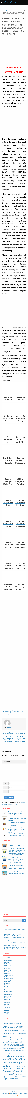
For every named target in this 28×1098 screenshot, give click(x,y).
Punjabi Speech (8, 1071)
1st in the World (7, 957)
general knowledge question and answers (16, 1044)
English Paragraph (7, 711)
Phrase (6, 993)
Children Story (7, 959)
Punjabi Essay (7, 997)
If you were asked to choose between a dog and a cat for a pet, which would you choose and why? (16, 824)
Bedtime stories (8, 1024)
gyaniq (13, 710)
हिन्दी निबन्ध (21, 1077)
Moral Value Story (8, 991)
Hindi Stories (7, 983)
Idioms (5, 985)
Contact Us (13, 1093)
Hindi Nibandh (19, 1050)
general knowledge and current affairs (12, 1040)
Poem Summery (8, 994)
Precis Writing (7, 996)
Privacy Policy (5, 1093)
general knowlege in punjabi (15, 1048)
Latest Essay (19, 712)
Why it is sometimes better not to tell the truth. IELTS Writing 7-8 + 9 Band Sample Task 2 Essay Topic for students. (16, 830)
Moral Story (7, 989)
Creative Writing (8, 960)
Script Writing (7, 1002)
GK (22, 1047)
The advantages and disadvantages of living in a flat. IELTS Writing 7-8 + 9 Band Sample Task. (16, 813)
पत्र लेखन (9, 1076)
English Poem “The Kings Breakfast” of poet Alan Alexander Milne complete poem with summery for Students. (16, 873)
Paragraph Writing (5, 714)
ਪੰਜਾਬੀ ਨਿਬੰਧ (6, 1012)
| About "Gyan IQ (22, 1093)
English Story (7, 973)
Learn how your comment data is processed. (13, 803)
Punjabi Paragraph (16, 1068)
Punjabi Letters (7, 999)
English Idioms (7, 967)
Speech (10, 714)
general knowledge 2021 (17, 1037)
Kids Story (6, 986)
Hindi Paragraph (8, 980)
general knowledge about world (10, 1039)
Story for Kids (7, 1007)
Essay (15, 712)
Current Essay (11, 1027)
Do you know (7, 962)
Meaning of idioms (8, 988)
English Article (7, 963)
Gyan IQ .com (10, 2)
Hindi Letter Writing (8, 978)
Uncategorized (7, 1009)
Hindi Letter (12, 1050)
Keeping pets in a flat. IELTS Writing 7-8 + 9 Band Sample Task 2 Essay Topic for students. (17, 818)
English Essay (9, 11)
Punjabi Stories (7, 1001)
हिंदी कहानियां (6, 1010)
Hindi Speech (7, 981)
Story (5, 1006)
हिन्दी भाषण (7, 1079)
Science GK (18, 1071)
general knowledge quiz (8, 1045)
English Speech (16, 711)
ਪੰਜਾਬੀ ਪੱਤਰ (6, 1014)
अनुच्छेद (5, 1077)
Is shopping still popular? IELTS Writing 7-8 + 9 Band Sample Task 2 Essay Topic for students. (17, 835)
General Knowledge (8, 975)
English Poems (7, 970)
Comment (7, 761)
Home (4, 11)
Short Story (6, 1004)
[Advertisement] (14, 51)
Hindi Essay (7, 976)
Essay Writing (16, 1034)
